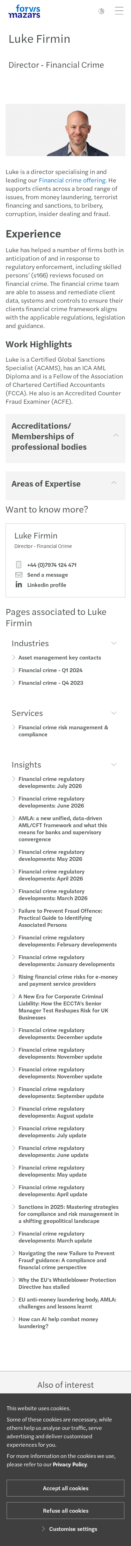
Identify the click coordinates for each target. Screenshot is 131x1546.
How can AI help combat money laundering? (58, 1322)
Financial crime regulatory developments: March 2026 (53, 894)
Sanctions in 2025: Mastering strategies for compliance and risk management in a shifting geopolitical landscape (69, 1214)
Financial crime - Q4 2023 (51, 682)
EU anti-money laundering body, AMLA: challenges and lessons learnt (67, 1302)
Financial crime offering (72, 179)
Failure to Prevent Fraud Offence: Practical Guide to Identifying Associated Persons (60, 917)
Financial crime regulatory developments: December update (60, 1033)
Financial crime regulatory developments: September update (61, 1092)
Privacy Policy (70, 1464)
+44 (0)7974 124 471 (51, 565)
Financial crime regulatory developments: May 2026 (52, 855)
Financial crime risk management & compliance (63, 730)
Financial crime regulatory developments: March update (55, 1236)
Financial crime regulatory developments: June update (54, 1151)
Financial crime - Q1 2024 (50, 670)
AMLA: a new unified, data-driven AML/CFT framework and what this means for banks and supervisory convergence (63, 828)
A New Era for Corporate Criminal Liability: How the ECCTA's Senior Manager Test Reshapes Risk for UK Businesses (63, 1006)
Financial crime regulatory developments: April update (53, 1190)
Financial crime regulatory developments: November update (60, 1052)
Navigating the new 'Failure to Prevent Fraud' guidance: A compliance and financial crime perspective (67, 1260)
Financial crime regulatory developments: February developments (68, 940)
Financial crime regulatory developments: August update (56, 1111)
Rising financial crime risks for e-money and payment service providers (68, 980)
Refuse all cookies (65, 1510)
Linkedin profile (46, 585)
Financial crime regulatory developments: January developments (67, 960)
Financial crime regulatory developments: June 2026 (52, 801)
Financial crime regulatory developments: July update (53, 1131)
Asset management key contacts (60, 657)
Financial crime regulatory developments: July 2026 (52, 782)
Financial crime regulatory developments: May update (53, 1170)
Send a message (47, 574)
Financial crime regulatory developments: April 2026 (52, 874)
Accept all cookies (65, 1488)
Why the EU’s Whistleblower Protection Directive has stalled (67, 1283)
